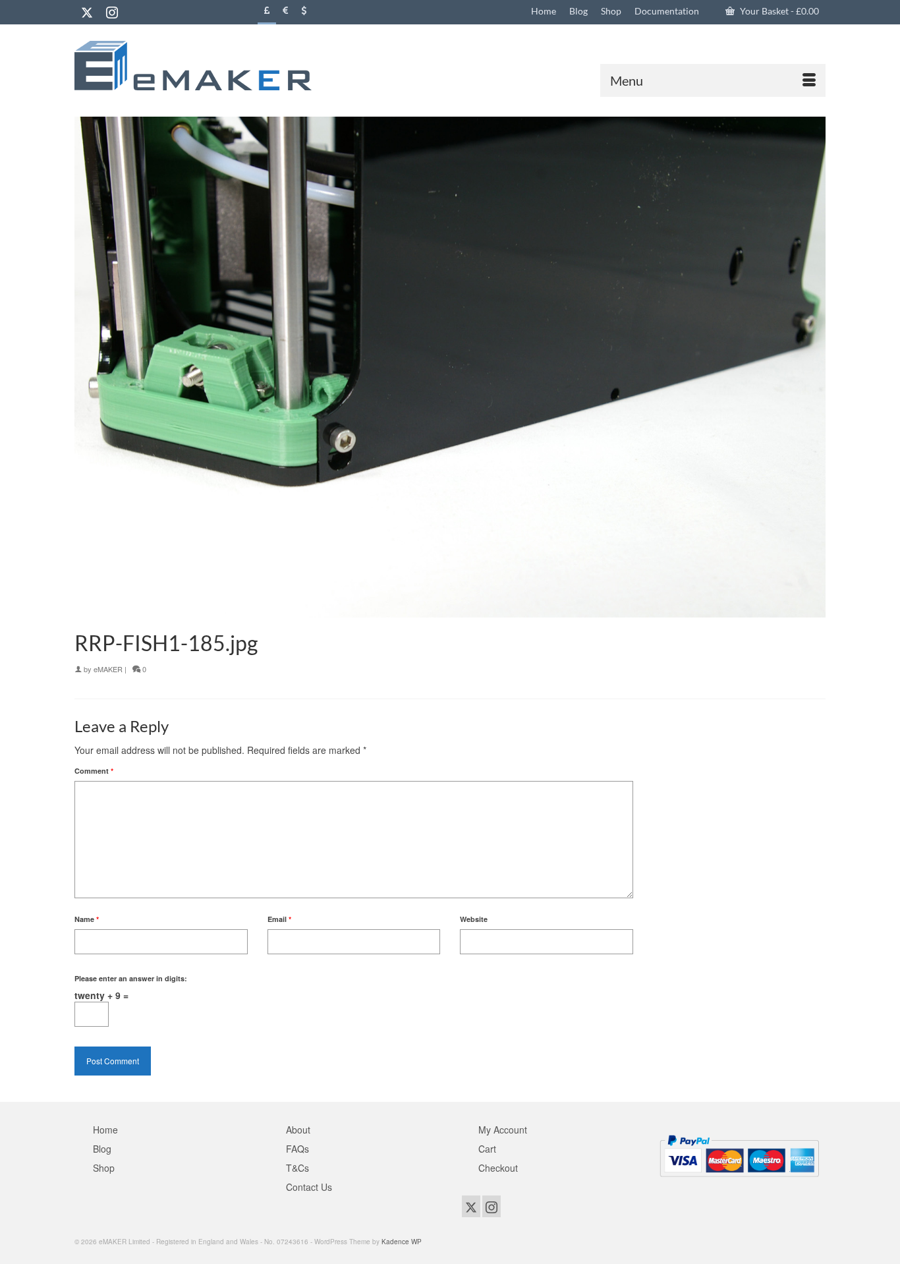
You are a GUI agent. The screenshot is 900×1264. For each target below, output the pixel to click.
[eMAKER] (193, 65)
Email (279, 919)
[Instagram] (112, 12)
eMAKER (108, 669)
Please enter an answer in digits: (130, 978)
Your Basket (778, 10)
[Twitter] (86, 12)
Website (474, 919)
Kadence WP (401, 1241)
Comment (93, 771)
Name (86, 919)
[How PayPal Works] (739, 1154)
